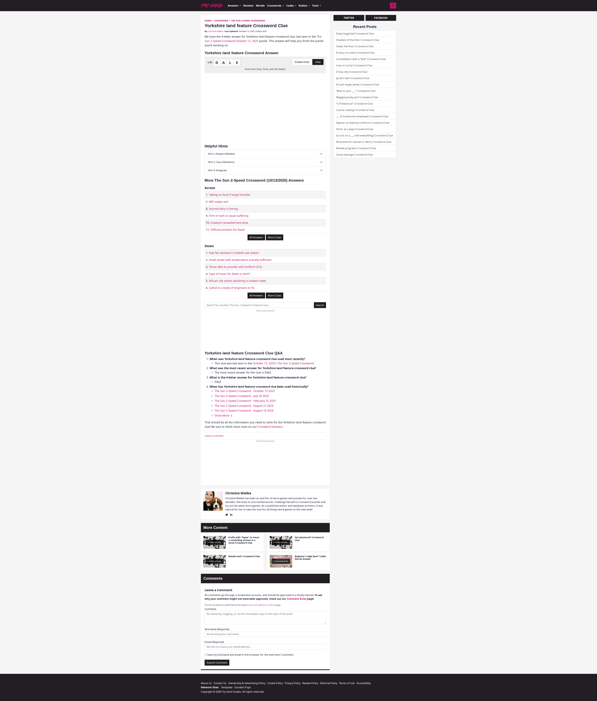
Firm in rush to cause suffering (228, 216)
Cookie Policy (275, 683)
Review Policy (310, 683)
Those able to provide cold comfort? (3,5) (235, 267)
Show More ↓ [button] (224, 415)
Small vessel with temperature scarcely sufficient (240, 260)
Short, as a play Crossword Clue (354, 129)
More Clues (274, 237)
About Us (206, 683)
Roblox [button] (303, 5)
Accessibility (363, 683)
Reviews (248, 5)
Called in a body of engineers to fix (231, 288)
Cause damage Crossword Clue (354, 154)
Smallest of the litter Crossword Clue (357, 40)
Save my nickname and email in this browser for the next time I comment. (250, 654)
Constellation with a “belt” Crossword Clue (361, 59)
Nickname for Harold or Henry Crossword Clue (363, 142)
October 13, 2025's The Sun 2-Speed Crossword (283, 363)
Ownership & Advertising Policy (246, 683)
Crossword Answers (270, 426)
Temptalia (226, 687)
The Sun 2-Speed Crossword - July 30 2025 (242, 396)
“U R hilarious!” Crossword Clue (354, 103)
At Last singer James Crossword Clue (357, 84)
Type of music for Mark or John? (229, 274)
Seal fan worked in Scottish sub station (234, 253)
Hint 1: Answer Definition (221, 154)
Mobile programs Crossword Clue (356, 148)
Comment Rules (297, 598)
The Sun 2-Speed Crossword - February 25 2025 (245, 401)
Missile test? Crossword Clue (244, 556)
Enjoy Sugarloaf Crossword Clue (355, 33)
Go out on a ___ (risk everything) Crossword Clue (364, 135)
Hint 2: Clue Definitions (221, 162)
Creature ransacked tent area (229, 223)
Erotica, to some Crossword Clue (355, 52)
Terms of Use (347, 683)
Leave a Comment (214, 435)
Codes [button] (290, 5)
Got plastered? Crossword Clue (309, 538)
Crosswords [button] (274, 5)
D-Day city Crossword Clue (351, 71)
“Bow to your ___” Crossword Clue (355, 91)
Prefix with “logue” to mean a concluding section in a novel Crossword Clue (243, 540)
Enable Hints (302, 62)
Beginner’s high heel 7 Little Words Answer (310, 557)
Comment (210, 609)
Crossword (221, 20)
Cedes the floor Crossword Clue (354, 46)
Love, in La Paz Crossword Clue (354, 65)
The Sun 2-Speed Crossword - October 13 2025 (245, 391)
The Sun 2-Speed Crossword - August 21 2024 (244, 406)
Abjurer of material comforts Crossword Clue (362, 122)
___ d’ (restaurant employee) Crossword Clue (362, 116)
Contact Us (220, 683)
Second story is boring (223, 209)
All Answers (256, 237)
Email (214, 642)
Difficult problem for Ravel (228, 229)
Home (208, 20)
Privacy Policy (252, 605)
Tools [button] (315, 5)
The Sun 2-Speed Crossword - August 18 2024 (244, 410)
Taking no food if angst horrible (229, 195)
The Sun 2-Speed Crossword (248, 20)
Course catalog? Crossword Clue (355, 110)
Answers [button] (233, 5)
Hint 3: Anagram (217, 170)
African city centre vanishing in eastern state (237, 281)
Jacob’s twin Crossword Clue (352, 78)
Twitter (349, 18)
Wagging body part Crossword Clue (357, 97)
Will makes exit (218, 202)
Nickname (217, 629)
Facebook (381, 18)
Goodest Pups (242, 687)
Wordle (260, 5)
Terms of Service (268, 605)
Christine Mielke (215, 31)
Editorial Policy (328, 683)
